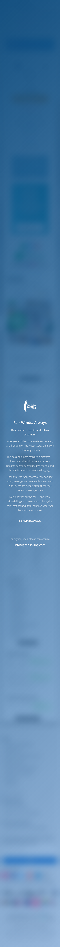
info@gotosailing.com (30, 545)
